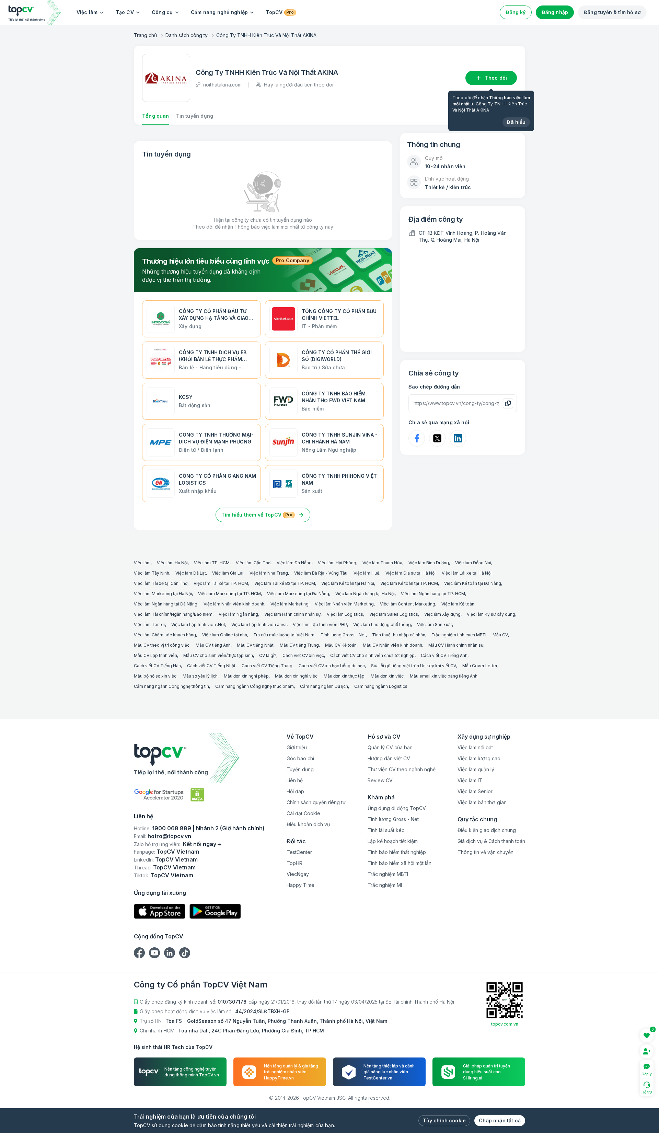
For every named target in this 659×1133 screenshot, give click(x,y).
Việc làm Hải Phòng (337, 562)
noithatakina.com (222, 85)
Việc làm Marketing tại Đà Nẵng (298, 593)
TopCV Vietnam (178, 851)
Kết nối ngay (200, 844)
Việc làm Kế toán (457, 603)
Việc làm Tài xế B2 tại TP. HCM (284, 583)
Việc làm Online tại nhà (224, 634)
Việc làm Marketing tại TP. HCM (229, 593)
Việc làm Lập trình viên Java (259, 624)
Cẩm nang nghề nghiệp (219, 12)
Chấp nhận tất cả (500, 1120)
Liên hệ (295, 780)
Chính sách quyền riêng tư (316, 802)
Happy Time (300, 885)
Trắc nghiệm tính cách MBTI (458, 634)
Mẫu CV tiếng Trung (299, 645)
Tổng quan (155, 116)
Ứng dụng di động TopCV (397, 808)
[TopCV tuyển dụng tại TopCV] (199, 758)
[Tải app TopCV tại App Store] (159, 911)
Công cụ (162, 12)
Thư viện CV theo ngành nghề (402, 769)
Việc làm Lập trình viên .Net (198, 624)
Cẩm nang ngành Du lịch (324, 686)
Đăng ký (515, 12)
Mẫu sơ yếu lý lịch (200, 676)
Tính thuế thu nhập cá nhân (398, 634)
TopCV (279, 12)
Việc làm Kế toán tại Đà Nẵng (472, 583)
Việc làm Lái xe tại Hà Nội (467, 573)
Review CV (380, 780)
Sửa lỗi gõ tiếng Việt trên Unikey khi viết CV (413, 665)
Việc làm (87, 12)
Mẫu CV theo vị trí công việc (161, 645)
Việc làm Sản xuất (434, 624)
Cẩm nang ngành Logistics (380, 686)
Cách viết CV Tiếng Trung (267, 665)
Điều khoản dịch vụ (308, 824)
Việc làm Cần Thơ (253, 562)
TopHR (294, 863)
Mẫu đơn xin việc (387, 676)
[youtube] (154, 952)
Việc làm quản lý (476, 769)
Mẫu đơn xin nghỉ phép (246, 676)
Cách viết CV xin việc (303, 655)
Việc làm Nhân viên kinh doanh (234, 603)
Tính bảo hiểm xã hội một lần (399, 863)
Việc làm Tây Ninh (151, 573)
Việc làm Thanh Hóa (382, 562)
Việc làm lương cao (479, 758)
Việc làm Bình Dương (428, 562)
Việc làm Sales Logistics (393, 614)
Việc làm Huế (366, 573)
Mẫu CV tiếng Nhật (255, 645)
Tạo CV (125, 12)
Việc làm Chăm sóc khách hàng (165, 634)
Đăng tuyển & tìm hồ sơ (612, 12)
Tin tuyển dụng (194, 116)
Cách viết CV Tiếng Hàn (157, 665)
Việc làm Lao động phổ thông (382, 624)
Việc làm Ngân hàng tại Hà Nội (365, 593)
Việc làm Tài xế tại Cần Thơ (160, 583)
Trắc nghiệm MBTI (388, 874)
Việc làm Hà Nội (172, 562)
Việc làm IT (470, 780)
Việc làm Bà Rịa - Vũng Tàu (320, 573)
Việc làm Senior (475, 791)
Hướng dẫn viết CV (389, 758)
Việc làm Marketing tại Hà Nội (163, 593)
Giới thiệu (297, 747)
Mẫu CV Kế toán (341, 645)
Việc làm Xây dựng (442, 614)
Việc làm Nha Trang (269, 573)
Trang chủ (145, 35)
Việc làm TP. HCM (212, 562)
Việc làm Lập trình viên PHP (320, 624)
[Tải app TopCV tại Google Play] (215, 911)
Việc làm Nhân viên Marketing (344, 603)
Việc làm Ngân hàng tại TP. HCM (433, 593)
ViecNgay (298, 874)
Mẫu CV (500, 634)
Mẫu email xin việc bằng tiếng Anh (443, 676)
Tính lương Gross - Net (343, 634)
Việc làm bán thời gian (482, 802)
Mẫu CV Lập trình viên (155, 655)
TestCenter (299, 852)
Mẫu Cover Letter (479, 665)
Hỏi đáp (295, 791)
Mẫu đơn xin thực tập (344, 676)
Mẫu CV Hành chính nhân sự (455, 645)
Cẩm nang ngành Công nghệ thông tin (171, 686)
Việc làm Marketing (289, 603)
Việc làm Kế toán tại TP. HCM (409, 583)
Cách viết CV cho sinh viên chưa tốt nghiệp (372, 655)
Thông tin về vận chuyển (485, 852)
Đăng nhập (555, 12)
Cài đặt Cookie (303, 813)
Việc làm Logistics (345, 614)
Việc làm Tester (149, 624)
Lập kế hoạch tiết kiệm (393, 841)
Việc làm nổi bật (475, 747)
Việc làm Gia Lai (227, 573)
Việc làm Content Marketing (407, 603)
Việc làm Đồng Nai (473, 562)
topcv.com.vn (504, 1024)
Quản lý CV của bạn (390, 747)
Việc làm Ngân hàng (238, 614)
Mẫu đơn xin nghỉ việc (296, 676)
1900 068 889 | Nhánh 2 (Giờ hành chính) (208, 828)
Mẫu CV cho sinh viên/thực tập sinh (218, 655)
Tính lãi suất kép (386, 830)
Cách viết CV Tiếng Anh (444, 655)
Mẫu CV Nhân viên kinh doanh (392, 645)
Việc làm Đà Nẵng (294, 562)
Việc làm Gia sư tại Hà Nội (410, 573)
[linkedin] (169, 952)
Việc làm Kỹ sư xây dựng (491, 614)
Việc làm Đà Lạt (190, 573)
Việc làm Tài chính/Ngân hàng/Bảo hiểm (173, 614)
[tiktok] (184, 952)
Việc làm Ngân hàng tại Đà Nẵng (165, 603)
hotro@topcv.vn (169, 836)
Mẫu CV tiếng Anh (213, 645)
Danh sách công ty (186, 35)
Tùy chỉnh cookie (444, 1120)
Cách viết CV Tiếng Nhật (211, 665)
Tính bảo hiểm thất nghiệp (397, 852)
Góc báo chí (300, 758)
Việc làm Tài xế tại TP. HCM (221, 583)
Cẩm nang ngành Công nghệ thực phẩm (254, 686)
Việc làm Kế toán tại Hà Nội (347, 583)
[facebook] (139, 952)
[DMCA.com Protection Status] (197, 794)
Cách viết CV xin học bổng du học (332, 665)
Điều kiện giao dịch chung (487, 830)
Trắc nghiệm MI (385, 885)
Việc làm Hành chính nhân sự (292, 614)
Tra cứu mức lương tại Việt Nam (283, 634)
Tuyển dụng (300, 769)
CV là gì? (267, 655)
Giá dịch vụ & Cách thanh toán (491, 841)
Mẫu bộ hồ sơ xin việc (155, 676)
